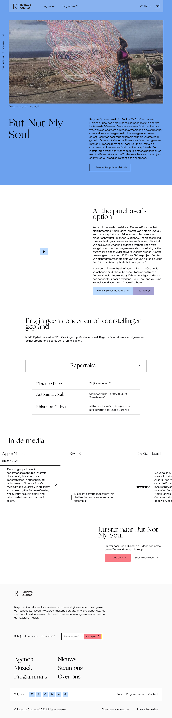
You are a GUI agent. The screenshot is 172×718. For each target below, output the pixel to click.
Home (3, 35)
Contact (153, 694)
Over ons (69, 677)
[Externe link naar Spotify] (65, 694)
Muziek (23, 668)
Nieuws (67, 660)
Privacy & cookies (147, 709)
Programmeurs (135, 694)
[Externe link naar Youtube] (58, 694)
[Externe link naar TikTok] (45, 694)
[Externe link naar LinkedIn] (52, 694)
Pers (119, 694)
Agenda (49, 6)
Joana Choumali (29, 106)
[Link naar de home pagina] (23, 593)
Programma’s (3, 47)
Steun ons (70, 668)
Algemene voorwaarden (116, 709)
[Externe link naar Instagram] (32, 694)
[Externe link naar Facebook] (38, 694)
